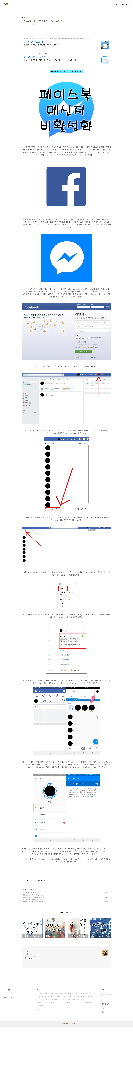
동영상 (60, 996)
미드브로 (40, 1006)
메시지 (68, 1002)
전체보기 (124, 4)
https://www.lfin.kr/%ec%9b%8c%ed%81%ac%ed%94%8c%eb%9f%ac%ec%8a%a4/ (54, 39)
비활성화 (47, 999)
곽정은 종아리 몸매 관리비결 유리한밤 (32, 897)
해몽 (46, 993)
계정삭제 (40, 996)
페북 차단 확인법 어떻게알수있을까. (32, 899)
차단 (91, 993)
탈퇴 (80, 1002)
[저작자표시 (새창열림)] (44, 880)
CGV (47, 996)
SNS (90, 996)
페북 (77, 993)
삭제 (89, 999)
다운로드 (73, 996)
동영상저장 (59, 993)
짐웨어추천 (56, 999)
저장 (74, 1002)
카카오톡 (84, 993)
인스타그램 (66, 999)
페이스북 (60, 1002)
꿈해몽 (39, 1002)
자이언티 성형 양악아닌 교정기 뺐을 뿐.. (33, 902)
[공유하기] (29, 880)
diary (25, 889)
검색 (127, 995)
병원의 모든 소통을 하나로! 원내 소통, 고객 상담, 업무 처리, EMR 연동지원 (50, 59)
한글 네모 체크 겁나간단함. (30, 893)
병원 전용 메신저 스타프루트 (35, 57)
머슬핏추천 (82, 996)
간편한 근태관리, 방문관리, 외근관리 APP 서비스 (41, 44)
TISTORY (66, 1024)
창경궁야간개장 (89, 1002)
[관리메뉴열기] (129, 3)
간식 (66, 996)
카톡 (53, 996)
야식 (51, 993)
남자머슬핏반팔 (49, 1002)
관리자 (73, 1024)
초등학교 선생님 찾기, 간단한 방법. (32, 895)
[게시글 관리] (32, 880)
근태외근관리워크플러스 (33, 42)
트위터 (39, 993)
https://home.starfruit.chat (33, 54)
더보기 (38, 1009)
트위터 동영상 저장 (78, 999)
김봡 (6, 4)
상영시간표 (69, 993)
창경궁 (39, 999)
